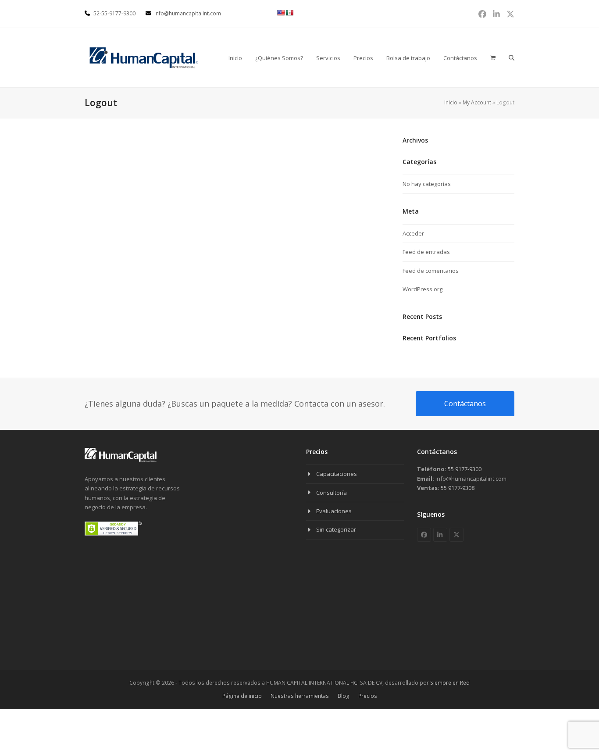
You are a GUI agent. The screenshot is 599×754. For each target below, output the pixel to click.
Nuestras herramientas (300, 696)
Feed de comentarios (431, 271)
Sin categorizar (336, 529)
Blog (343, 696)
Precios (367, 696)
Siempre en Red (450, 682)
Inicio (450, 102)
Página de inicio (242, 696)
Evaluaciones (334, 511)
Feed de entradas (426, 252)
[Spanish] (289, 12)
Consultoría (331, 493)
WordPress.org (422, 289)
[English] (281, 12)
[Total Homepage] (121, 460)
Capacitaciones (336, 474)
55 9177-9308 (456, 488)
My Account (477, 102)
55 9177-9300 (463, 469)
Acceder (413, 233)
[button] (511, 57)
